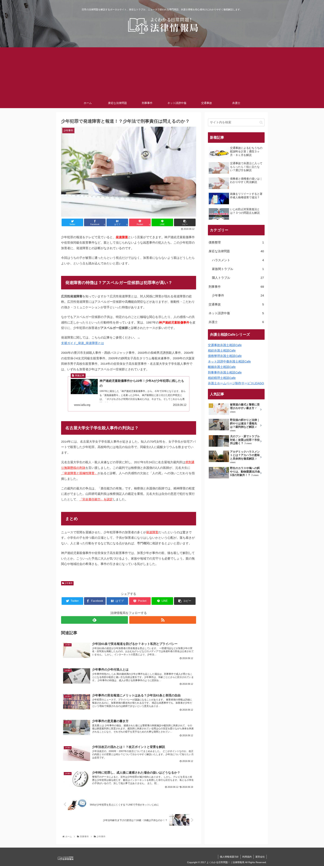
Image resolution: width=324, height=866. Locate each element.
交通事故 (236, 304)
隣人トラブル (238, 277)
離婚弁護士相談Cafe (222, 367)
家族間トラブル (238, 269)
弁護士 (236, 322)
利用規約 (247, 856)
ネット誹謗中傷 (236, 313)
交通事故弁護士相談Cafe (225, 345)
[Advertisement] (162, 72)
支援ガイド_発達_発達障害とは (82, 343)
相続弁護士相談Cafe (222, 350)
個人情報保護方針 (229, 856)
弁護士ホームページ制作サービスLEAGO (236, 383)
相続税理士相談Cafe (222, 378)
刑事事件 (236, 286)
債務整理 (236, 242)
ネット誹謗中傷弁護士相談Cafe (229, 361)
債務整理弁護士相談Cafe (225, 356)
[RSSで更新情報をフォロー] (162, 620)
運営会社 (260, 856)
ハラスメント (238, 260)
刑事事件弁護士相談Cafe (225, 372)
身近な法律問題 (236, 251)
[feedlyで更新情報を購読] (94, 620)
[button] (261, 122)
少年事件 (68, 583)
